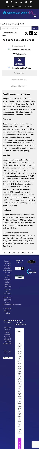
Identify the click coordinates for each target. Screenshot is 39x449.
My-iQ (21, 24)
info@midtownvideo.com (12, 305)
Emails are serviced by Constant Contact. (19, 428)
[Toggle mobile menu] (35, 16)
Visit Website (20, 54)
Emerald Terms (8, 253)
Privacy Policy (18, 253)
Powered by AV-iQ (28, 253)
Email (19, 332)
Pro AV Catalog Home (8, 24)
